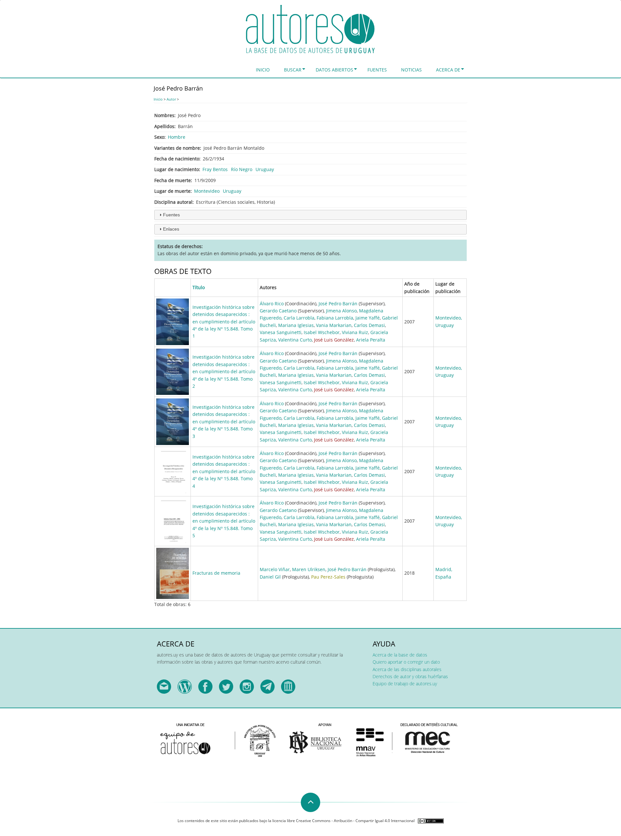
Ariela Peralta (370, 340)
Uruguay (265, 169)
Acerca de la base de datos (400, 655)
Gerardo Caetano (278, 311)
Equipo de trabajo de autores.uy (405, 683)
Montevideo (207, 191)
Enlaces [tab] (171, 229)
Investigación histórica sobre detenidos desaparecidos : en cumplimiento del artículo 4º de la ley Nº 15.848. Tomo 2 (223, 371)
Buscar (292, 70)
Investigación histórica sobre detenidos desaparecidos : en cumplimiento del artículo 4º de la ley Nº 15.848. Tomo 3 (223, 421)
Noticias (411, 70)
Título (198, 287)
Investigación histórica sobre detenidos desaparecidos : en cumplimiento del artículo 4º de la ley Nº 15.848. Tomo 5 (223, 520)
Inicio (263, 70)
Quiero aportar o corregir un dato (406, 662)
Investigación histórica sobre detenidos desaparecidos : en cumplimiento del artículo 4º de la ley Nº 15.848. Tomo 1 (223, 321)
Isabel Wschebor (322, 332)
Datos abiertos (334, 70)
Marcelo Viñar (275, 569)
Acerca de (448, 70)
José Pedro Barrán (338, 303)
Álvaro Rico (272, 303)
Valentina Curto (295, 340)
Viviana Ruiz (355, 332)
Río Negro (241, 169)
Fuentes (377, 70)
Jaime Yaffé (367, 318)
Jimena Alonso (341, 311)
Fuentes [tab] (171, 214)
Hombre (176, 137)
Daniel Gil (270, 577)
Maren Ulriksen (308, 569)
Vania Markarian (334, 325)
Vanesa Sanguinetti (280, 332)
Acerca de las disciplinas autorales (407, 669)
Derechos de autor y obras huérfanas (410, 676)
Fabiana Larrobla (335, 318)
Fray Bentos (215, 169)
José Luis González (334, 340)
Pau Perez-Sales (328, 577)
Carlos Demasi (369, 325)
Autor (171, 99)
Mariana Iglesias (296, 325)
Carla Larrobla (299, 318)
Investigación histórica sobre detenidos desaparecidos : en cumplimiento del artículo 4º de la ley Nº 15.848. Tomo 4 (223, 471)
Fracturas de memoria (216, 573)
